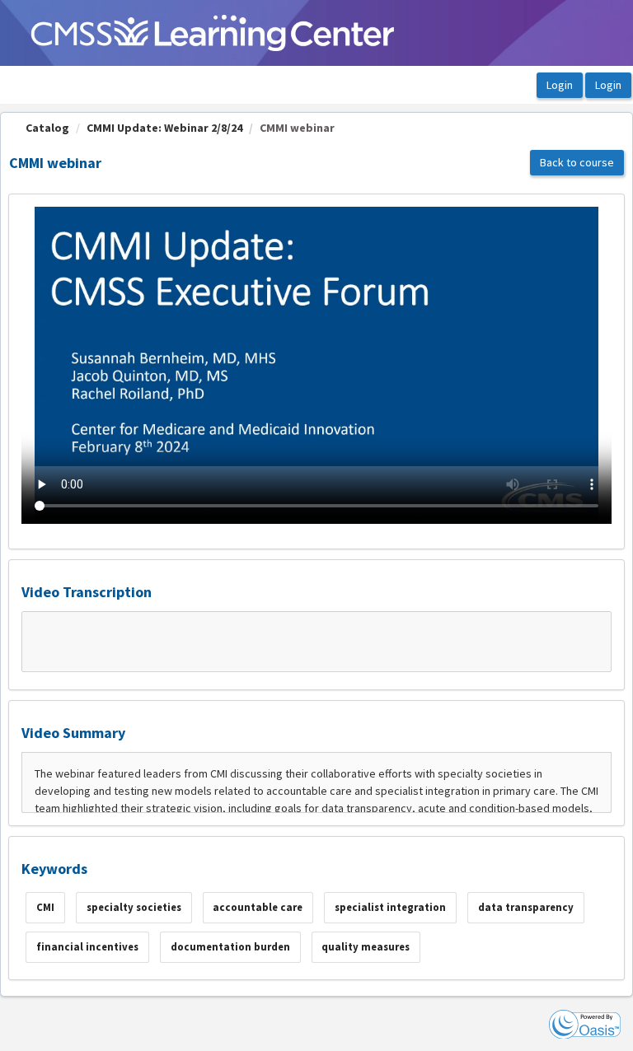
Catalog (47, 127)
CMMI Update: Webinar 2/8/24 (164, 127)
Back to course (577, 162)
